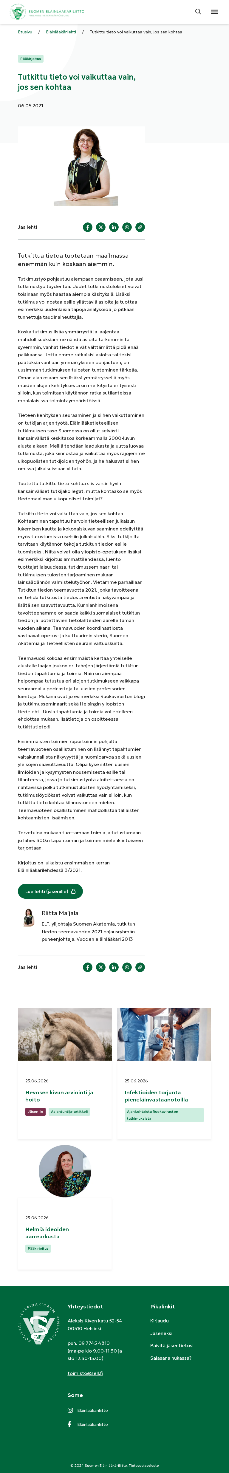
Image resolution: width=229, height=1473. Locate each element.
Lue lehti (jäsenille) (46, 891)
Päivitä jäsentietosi (172, 1345)
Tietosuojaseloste (144, 1465)
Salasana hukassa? (170, 1358)
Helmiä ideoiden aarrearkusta (47, 1233)
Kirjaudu (159, 1321)
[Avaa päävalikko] (214, 12)
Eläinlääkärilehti (61, 32)
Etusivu (25, 32)
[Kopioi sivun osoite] (140, 227)
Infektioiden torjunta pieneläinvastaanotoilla (157, 1096)
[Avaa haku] (198, 12)
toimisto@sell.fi (85, 1373)
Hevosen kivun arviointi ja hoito (59, 1096)
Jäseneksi (161, 1333)
